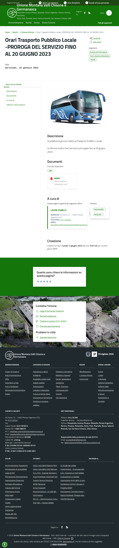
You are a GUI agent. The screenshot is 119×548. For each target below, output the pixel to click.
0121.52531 (13, 420)
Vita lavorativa (61, 397)
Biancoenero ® (68, 541)
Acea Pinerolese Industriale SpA (45, 476)
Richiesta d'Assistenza (13, 484)
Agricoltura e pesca (40, 371)
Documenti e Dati (11, 382)
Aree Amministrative (13, 375)
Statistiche (9, 510)
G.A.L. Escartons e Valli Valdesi (72, 473)
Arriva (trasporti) (39, 487)
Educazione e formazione (42, 397)
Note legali (9, 495)
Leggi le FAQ (10, 473)
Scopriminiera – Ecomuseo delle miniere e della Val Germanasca (85, 469)
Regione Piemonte (13, 3)
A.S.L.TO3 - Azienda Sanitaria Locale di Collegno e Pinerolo (55, 473)
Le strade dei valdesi (68, 465)
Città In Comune (63, 538)
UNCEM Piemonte (67, 499)
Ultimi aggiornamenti (13, 506)
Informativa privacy (12, 491)
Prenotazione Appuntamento (16, 476)
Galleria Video (103, 386)
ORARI (57, 178)
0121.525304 (65, 219)
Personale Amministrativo (15, 390)
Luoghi (100, 375)
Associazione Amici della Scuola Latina (75, 480)
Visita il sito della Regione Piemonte (47, 465)
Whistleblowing (11, 517)
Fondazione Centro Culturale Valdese (74, 484)
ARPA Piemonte (39, 484)
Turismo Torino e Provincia (43, 480)
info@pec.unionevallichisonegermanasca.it (26, 431)
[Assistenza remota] (72, 538)
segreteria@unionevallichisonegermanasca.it (27, 434)
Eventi (100, 371)
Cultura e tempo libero (41, 394)
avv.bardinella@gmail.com (76, 439)
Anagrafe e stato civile (41, 379)
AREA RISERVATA (59, 544)
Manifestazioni (85, 371)
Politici (7, 394)
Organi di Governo (12, 371)
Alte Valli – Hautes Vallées (43, 502)
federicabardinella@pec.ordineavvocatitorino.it (82, 442)
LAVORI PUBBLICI (59, 210)
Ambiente (37, 375)
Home (7, 32)
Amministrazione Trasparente (16, 465)
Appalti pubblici (39, 382)
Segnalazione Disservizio (14, 480)
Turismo (59, 394)
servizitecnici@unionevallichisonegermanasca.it (69, 224)
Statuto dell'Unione (12, 487)
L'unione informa (85, 375)
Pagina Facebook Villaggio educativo (74, 495)
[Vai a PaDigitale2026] (100, 354)
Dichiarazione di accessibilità (16, 469)
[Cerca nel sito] (109, 13)
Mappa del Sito (11, 513)
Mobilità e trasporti (63, 375)
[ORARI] (51, 178)
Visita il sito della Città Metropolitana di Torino (50, 469)
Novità (15, 32)
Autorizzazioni (38, 386)
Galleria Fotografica (105, 382)
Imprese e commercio (64, 371)
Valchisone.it (38, 495)
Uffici (7, 379)
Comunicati (83, 379)
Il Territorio (102, 379)
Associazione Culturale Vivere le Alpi (74, 491)
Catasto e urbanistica (41, 390)
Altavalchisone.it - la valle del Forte (47, 491)
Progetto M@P (66, 487)
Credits (7, 502)
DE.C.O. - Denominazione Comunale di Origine (50, 499)
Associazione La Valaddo (69, 476)
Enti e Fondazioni (11, 386)
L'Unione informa (27, 32)
